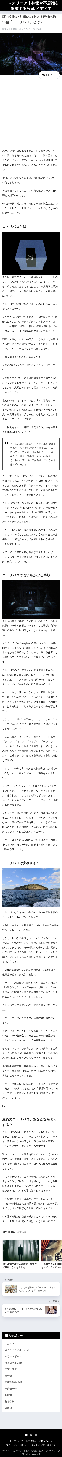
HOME (33, 1435)
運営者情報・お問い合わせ (39, 1441)
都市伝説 (21, 1232)
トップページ (16, 1441)
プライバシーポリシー (17, 1445)
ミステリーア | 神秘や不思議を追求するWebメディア (31, 5)
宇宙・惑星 (11, 1369)
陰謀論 (8, 1408)
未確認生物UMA (13, 1382)
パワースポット (13, 1356)
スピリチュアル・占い (17, 1350)
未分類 (8, 1375)
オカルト (9, 1343)
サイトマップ (38, 1445)
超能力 (8, 1395)
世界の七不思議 (13, 1363)
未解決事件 (11, 1388)
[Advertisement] (31, 115)
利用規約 (51, 1445)
